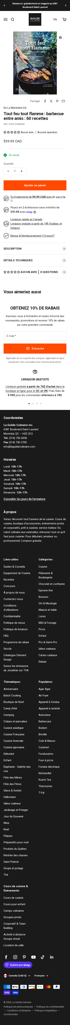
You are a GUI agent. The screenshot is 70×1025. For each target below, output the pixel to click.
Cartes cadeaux (48, 655)
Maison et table (48, 609)
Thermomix (45, 786)
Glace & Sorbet (12, 790)
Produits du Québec (15, 848)
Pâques (8, 835)
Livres (42, 616)
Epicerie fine (46, 590)
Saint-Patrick (11, 861)
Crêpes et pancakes (15, 721)
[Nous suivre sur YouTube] (33, 957)
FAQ (6, 635)
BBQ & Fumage (47, 622)
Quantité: (9, 163)
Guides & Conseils (14, 566)
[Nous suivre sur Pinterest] (24, 957)
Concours (9, 586)
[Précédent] (4, 5)
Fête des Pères (12, 784)
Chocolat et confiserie (52, 584)
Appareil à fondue (49, 702)
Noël (6, 829)
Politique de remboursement (18, 1006)
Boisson (43, 597)
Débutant (9, 753)
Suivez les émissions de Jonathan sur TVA (16, 668)
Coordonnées (11, 1014)
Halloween (10, 797)
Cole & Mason (47, 740)
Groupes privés (12, 917)
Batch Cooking (12, 695)
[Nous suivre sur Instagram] (15, 957)
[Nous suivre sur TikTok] (42, 957)
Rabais (42, 661)
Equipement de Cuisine (17, 573)
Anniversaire (11, 689)
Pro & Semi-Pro (48, 642)
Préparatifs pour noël (16, 842)
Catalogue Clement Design (15, 657)
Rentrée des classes (16, 855)
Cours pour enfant (14, 904)
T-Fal (41, 792)
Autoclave (44, 715)
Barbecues (45, 721)
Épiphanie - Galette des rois (17, 769)
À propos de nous (14, 592)
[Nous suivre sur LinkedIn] (51, 957)
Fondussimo (46, 753)
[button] (12, 132)
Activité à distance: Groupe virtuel (15, 936)
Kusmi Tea (45, 779)
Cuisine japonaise (14, 747)
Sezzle (7, 648)
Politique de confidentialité (50, 1006)
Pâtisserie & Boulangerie (46, 575)
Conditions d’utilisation (19, 1010)
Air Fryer (43, 695)
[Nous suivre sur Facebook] (6, 957)
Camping (9, 715)
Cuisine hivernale (13, 740)
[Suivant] (65, 5)
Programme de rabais (16, 642)
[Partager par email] (63, 101)
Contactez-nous (13, 599)
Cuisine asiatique (14, 728)
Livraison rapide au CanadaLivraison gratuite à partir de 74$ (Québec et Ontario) (36, 224)
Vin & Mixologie (48, 603)
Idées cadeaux (47, 648)
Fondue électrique (49, 766)
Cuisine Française (14, 734)
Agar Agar (44, 689)
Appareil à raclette (49, 708)
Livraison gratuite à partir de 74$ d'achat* (35, 5)
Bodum (43, 728)
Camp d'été (10, 708)
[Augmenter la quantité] (21, 171)
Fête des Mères (13, 777)
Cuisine (43, 566)
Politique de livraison (16, 629)
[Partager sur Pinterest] (57, 101)
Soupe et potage (13, 868)
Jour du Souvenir (14, 816)
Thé (6, 874)
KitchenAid (45, 773)
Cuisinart (44, 747)
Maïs (6, 823)
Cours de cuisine (13, 897)
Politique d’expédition (46, 1010)
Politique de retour (14, 622)
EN (55, 19)
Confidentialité (12, 616)
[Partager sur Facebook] (45, 101)
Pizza (42, 629)
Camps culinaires (14, 910)
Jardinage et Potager (16, 810)
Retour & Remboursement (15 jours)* (32, 235)
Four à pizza (46, 760)
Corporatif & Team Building (15, 926)
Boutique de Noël (14, 702)
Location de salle (14, 945)
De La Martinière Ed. (15, 107)
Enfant (42, 635)
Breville (43, 734)
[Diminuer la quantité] (8, 171)
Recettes (9, 579)
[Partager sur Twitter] (51, 101)
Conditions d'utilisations (11, 607)
